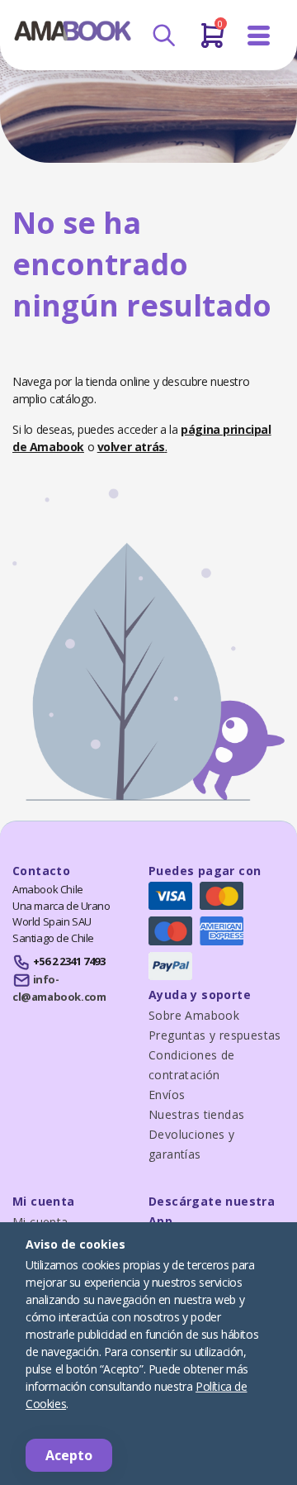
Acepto (68, 1455)
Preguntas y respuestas (214, 1035)
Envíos (166, 1094)
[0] (212, 42)
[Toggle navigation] (259, 36)
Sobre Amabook (193, 1015)
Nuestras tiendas (196, 1114)
